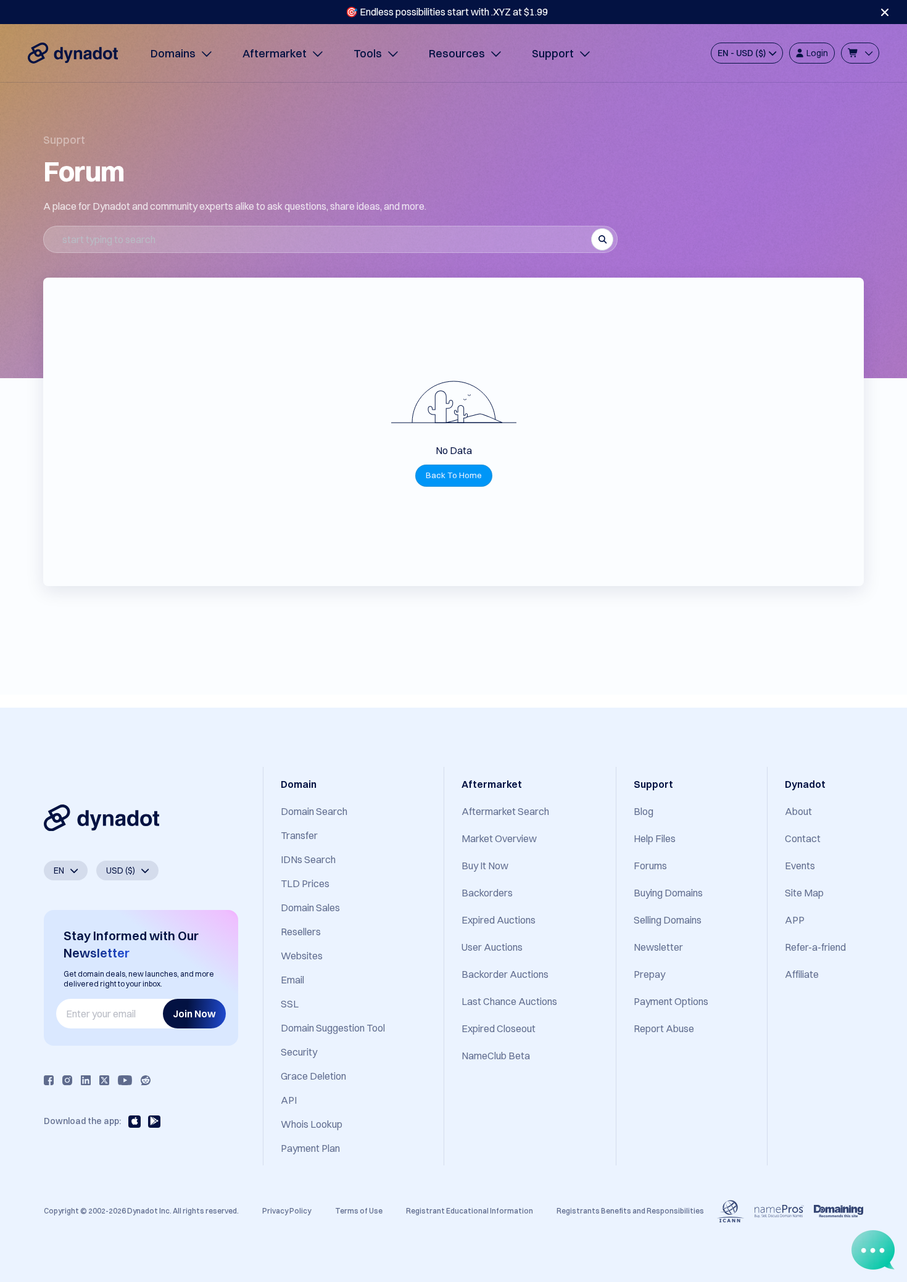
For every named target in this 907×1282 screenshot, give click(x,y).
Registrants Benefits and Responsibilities (630, 1210)
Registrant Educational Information (469, 1210)
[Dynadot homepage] (73, 53)
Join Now (194, 1013)
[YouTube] (125, 1080)
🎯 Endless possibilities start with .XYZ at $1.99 (447, 12)
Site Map (804, 893)
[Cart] (860, 53)
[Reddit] (146, 1080)
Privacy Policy (286, 1210)
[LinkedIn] (86, 1080)
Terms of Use (359, 1210)
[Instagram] (67, 1080)
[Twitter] (104, 1080)
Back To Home (454, 475)
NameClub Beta (496, 1055)
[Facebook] (49, 1080)
